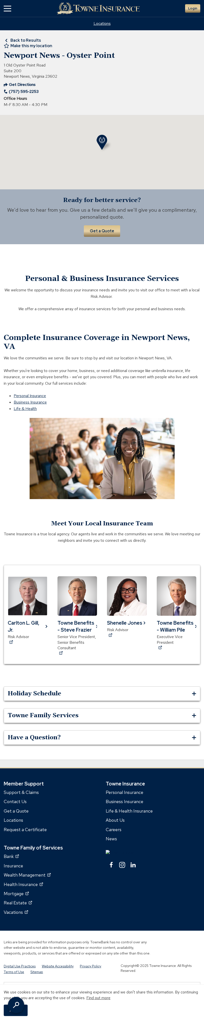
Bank (11, 856)
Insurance (13, 866)
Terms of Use (14, 972)
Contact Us (15, 801)
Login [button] (192, 8)
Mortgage (16, 893)
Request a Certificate (25, 829)
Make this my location (31, 45)
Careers (113, 829)
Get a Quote (102, 231)
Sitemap (36, 972)
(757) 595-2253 (24, 91)
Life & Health (25, 408)
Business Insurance (30, 402)
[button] (7, 8)
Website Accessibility (58, 966)
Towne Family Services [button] (43, 715)
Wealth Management (27, 875)
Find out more (98, 997)
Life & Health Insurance (129, 811)
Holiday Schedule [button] (34, 693)
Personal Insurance (30, 395)
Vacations (16, 912)
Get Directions (20, 84)
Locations (102, 23)
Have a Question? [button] (34, 737)
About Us (115, 820)
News (111, 839)
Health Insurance (23, 884)
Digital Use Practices (20, 966)
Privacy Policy (90, 966)
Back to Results (25, 40)
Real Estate (18, 903)
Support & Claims (21, 792)
